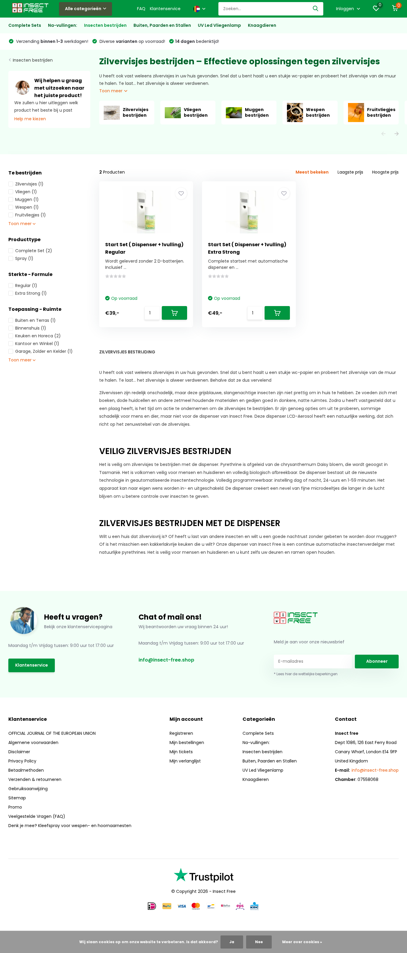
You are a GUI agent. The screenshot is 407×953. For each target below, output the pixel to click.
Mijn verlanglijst (185, 761)
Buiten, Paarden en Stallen (162, 25)
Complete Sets (24, 25)
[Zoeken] (315, 8)
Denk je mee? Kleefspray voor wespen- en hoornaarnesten (69, 826)
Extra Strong (31, 293)
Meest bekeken (312, 172)
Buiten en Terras (35, 320)
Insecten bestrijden (105, 25)
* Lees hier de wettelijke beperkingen (306, 673)
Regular (26, 285)
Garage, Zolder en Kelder (44, 351)
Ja (231, 941)
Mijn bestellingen (187, 742)
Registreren (181, 733)
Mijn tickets (181, 752)
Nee (259, 941)
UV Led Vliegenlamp (219, 25)
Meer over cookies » (302, 941)
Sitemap (17, 798)
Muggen (27, 199)
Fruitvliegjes (30, 215)
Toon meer (111, 91)
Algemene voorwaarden (33, 742)
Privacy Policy (22, 761)
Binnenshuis (30, 328)
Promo (15, 807)
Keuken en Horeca (38, 336)
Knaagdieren (262, 25)
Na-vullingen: (62, 25)
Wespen (27, 207)
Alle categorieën (83, 9)
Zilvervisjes (29, 184)
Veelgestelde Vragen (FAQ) (36, 816)
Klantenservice (165, 9)
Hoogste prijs (385, 172)
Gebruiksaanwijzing (28, 789)
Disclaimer (19, 752)
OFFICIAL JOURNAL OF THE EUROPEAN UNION (52, 733)
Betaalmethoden (26, 770)
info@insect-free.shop (166, 659)
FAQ (141, 9)
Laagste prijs (350, 172)
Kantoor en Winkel (37, 344)
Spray (24, 258)
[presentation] (383, 134)
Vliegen (26, 192)
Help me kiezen (30, 119)
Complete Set (33, 251)
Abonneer (377, 661)
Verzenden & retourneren (34, 779)
